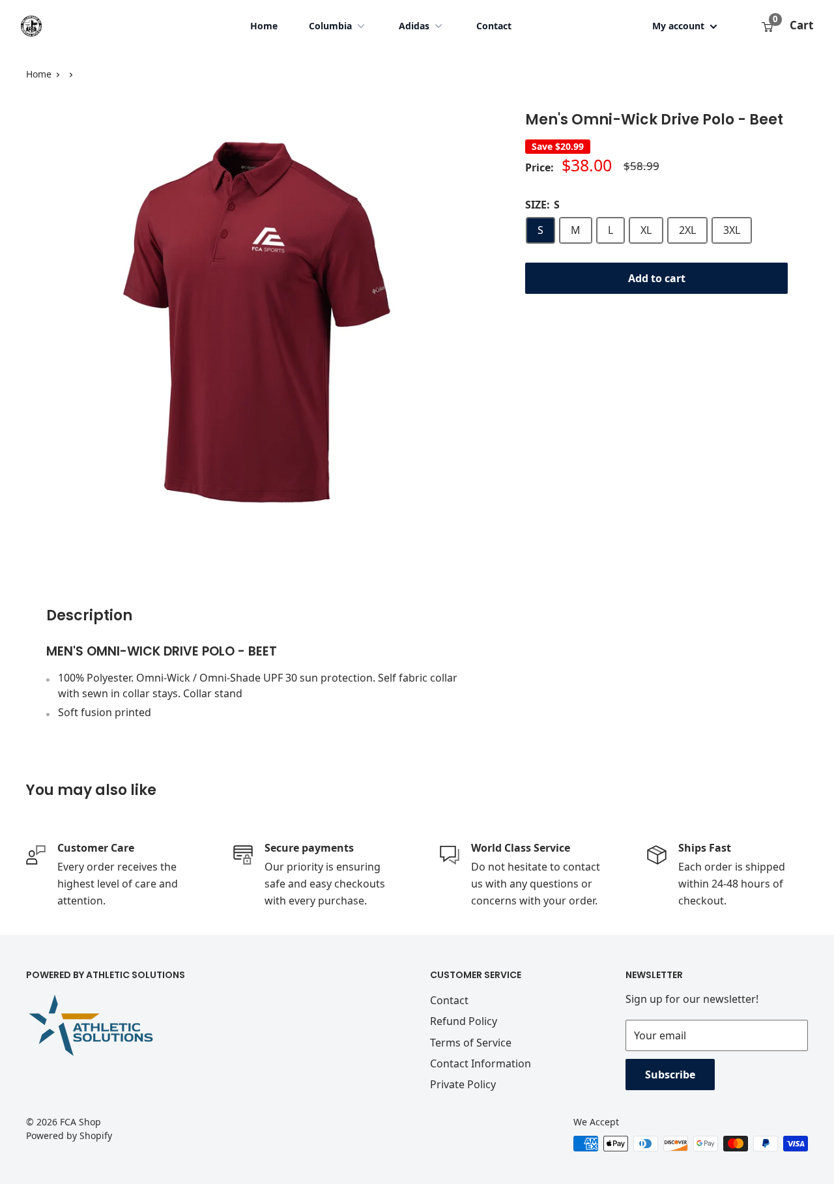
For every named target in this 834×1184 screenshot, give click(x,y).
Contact (493, 26)
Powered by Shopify (69, 1135)
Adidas (414, 26)
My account (679, 26)
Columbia (330, 26)
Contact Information (480, 1063)
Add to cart (656, 278)
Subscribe (670, 1074)
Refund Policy (463, 1021)
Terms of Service (470, 1042)
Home (264, 26)
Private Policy (463, 1084)
